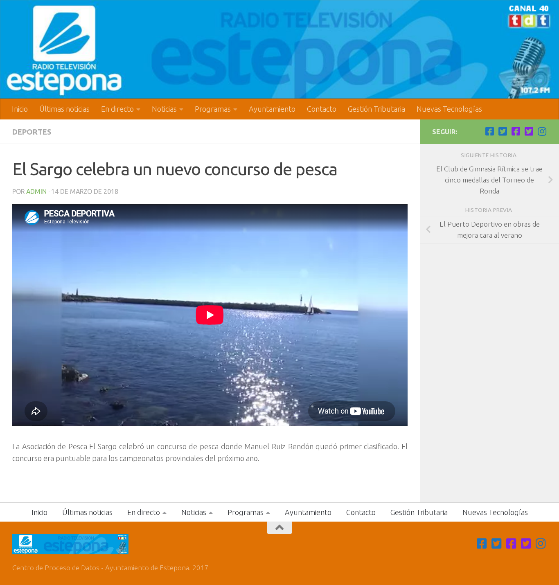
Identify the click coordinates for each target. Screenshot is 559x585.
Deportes (31, 132)
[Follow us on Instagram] (542, 131)
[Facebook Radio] (516, 131)
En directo (117, 109)
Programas (213, 109)
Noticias (164, 109)
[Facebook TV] (489, 131)
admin (36, 191)
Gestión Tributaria (376, 109)
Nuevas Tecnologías (449, 109)
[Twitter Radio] (529, 131)
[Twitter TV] (502, 131)
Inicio (20, 109)
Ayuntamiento (272, 109)
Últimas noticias (64, 109)
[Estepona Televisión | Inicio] (279, 49)
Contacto (321, 109)
